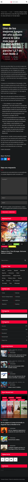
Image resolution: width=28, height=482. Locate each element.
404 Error (17, 300)
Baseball (16, 270)
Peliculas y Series (12, 278)
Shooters (8, 280)
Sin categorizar (16, 280)
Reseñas (20, 278)
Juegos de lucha (16, 275)
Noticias (4, 278)
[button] (23, 219)
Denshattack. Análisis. (14, 439)
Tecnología (4, 283)
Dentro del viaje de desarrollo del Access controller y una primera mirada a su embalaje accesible (16, 378)
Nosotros (4, 304)
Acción (3, 270)
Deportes (4, 273)
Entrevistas (11, 273)
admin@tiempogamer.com (9, 470)
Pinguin (15, 57)
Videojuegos (17, 283)
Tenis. (10, 283)
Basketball (22, 270)
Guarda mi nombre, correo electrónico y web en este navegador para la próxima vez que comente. (14, 207)
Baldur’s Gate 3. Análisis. (14, 387)
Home (3, 293)
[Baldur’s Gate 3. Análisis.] (4, 385)
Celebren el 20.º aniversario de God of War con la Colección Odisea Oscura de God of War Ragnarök (17, 356)
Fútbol (17, 273)
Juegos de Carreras (6, 275)
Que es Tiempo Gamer (7, 296)
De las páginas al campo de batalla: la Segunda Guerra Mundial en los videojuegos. (12, 424)
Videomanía (5, 300)
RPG (3, 280)
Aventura (9, 270)
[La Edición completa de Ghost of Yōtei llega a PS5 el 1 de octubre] (4, 447)
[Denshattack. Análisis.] (4, 439)
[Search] (26, 2)
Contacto (17, 296)
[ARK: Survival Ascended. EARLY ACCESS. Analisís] (4, 364)
